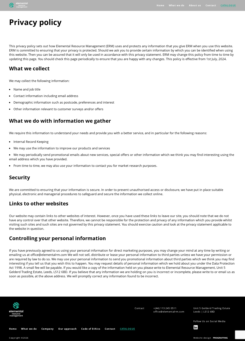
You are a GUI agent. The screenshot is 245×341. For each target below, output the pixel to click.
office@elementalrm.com (168, 311)
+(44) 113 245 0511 (164, 308)
